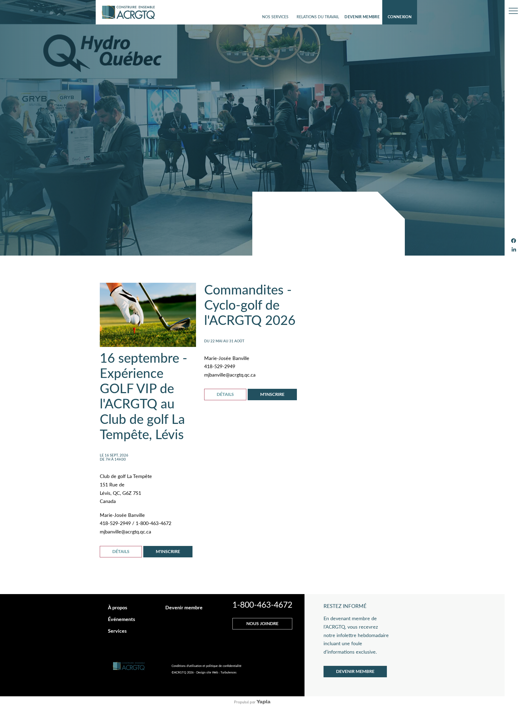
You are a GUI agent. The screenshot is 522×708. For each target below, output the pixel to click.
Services (117, 631)
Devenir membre (362, 17)
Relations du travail (318, 17)
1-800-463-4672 (262, 605)
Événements (121, 619)
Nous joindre (262, 624)
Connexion (400, 17)
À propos (117, 607)
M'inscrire (168, 551)
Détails (120, 551)
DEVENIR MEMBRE (355, 671)
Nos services (275, 17)
